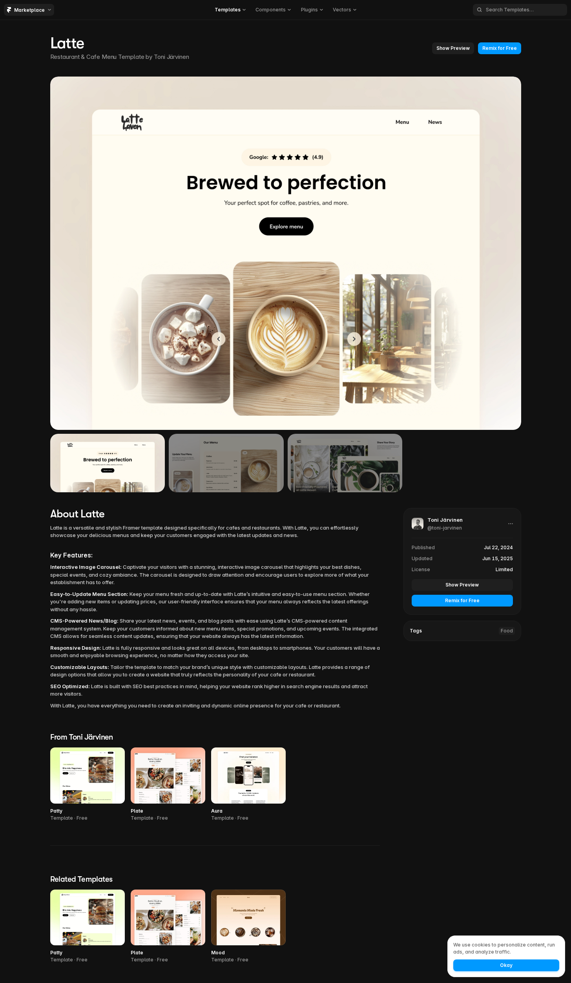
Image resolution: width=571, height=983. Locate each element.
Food (507, 630)
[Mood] (248, 927)
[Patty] (87, 784)
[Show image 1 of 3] (107, 463)
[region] (285, 253)
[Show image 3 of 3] (345, 463)
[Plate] (168, 784)
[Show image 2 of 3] (226, 463)
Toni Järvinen (171, 56)
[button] (230, 10)
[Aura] (248, 784)
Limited (504, 569)
